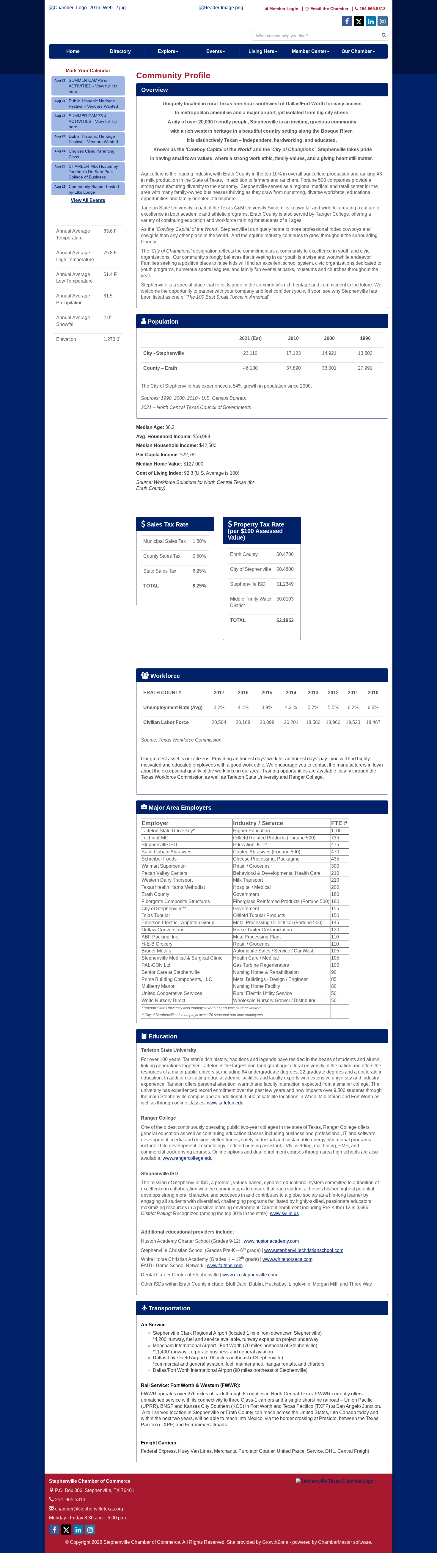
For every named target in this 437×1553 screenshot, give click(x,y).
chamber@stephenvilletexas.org (88, 1508)
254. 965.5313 (69, 1499)
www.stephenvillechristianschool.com (303, 1250)
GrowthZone (275, 1542)
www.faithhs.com (225, 1265)
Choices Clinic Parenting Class (91, 154)
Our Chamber (357, 51)
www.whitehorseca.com (287, 1259)
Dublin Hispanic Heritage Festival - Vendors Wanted (93, 103)
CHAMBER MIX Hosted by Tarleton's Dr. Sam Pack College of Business (93, 171)
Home (73, 51)
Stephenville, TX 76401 (94, 1490)
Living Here (261, 51)
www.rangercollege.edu (188, 1158)
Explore (166, 51)
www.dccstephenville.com (249, 1274)
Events (214, 51)
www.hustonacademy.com (271, 1241)
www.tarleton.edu (225, 1102)
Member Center (309, 51)
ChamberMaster (335, 1542)
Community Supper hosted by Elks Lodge (94, 189)
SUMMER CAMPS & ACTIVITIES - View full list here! (93, 85)
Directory (120, 51)
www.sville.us (284, 1213)
